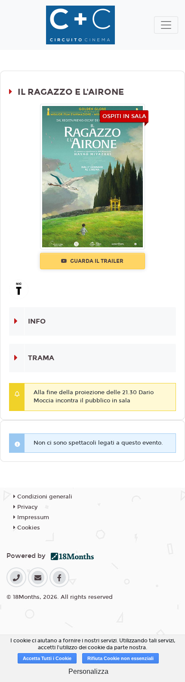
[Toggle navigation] (166, 25)
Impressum (32, 517)
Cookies (27, 527)
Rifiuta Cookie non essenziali (120, 658)
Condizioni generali (43, 496)
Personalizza (88, 671)
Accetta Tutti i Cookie (47, 658)
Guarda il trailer (96, 261)
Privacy (26, 507)
